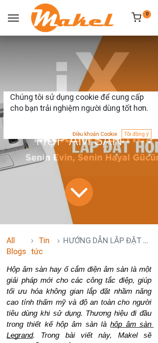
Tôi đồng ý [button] (136, 134)
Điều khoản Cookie (94, 134)
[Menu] (13, 18)
